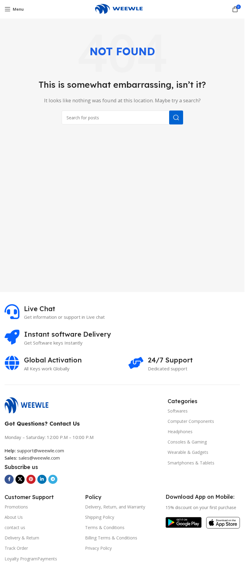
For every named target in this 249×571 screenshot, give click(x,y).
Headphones (180, 431)
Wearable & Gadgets (188, 452)
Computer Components (191, 421)
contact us (15, 527)
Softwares (178, 411)
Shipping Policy (99, 517)
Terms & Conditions (104, 527)
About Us (14, 517)
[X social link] (20, 479)
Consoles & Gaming (187, 442)
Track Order (16, 548)
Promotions (16, 507)
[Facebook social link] (9, 479)
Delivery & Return (22, 538)
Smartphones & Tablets (191, 463)
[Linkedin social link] (41, 479)
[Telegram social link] (52, 479)
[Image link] (30, 405)
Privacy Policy (98, 548)
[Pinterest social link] (31, 479)
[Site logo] (122, 8)
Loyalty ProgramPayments (31, 559)
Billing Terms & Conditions (111, 538)
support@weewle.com (34, 450)
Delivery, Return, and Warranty (115, 507)
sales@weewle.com (39, 458)
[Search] (176, 117)
